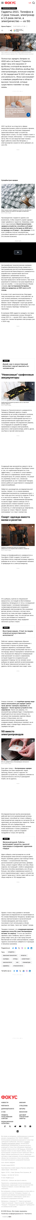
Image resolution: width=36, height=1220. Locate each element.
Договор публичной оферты (23, 1116)
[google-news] (30, 1126)
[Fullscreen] (32, 186)
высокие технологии (10, 955)
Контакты (28, 1213)
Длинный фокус (7, 1109)
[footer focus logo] (9, 1097)
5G (17, 962)
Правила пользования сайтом (6, 1116)
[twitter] (10, 1126)
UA (30, 3)
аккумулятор (8, 962)
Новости (4, 1102)
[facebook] (5, 1126)
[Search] (33, 2)
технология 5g (18, 965)
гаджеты (11, 952)
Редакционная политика (7, 1122)
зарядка (6, 959)
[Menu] (2, 2)
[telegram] (15, 1126)
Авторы (22, 1109)
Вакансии (23, 1112)
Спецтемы (23, 1105)
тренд (15, 959)
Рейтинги (5, 1105)
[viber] (25, 1126)
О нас (3, 1112)
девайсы (6, 965)
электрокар (26, 959)
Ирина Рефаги (6, 26)
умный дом (26, 962)
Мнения (22, 1102)
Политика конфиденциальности (12, 1213)
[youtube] (20, 1126)
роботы (24, 955)
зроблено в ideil (6, 1216)
